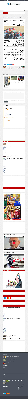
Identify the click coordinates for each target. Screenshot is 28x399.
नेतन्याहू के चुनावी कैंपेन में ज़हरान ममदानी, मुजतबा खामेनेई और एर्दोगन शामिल (7, 86)
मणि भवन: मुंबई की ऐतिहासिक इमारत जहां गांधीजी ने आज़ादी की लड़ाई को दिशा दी (13, 318)
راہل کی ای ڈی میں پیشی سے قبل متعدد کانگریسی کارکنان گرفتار (18, 68)
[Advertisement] (14, 7)
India (3, 369)
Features (4, 367)
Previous (8, 66)
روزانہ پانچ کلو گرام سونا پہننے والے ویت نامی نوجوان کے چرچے (9, 68)
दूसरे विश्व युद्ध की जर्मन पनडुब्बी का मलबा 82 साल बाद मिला (14, 81)
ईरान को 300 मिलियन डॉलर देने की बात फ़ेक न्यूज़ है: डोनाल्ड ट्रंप (12, 155)
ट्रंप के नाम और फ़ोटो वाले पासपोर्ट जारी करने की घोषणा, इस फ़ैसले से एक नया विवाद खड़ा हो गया (14, 158)
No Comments (10, 22)
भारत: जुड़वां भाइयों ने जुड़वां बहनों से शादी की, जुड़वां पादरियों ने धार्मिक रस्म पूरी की (13, 338)
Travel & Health (4, 372)
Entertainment (4, 376)
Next (20, 66)
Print (21, 22)
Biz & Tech (4, 374)
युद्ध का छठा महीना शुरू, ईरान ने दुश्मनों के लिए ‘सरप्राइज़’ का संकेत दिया (21, 81)
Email (23, 22)
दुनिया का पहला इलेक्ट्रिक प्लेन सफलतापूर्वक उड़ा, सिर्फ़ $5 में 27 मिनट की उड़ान (13, 307)
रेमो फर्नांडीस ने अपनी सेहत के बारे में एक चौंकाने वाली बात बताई (11, 335)
